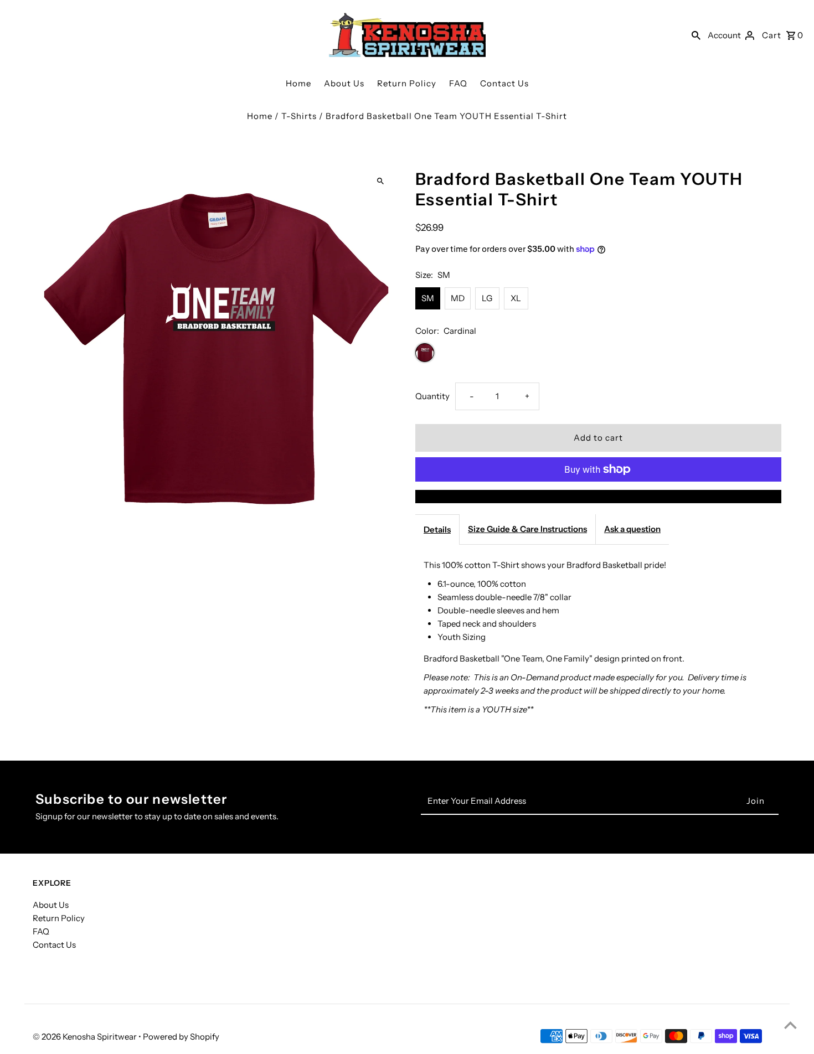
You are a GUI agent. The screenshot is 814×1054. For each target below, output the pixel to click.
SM (427, 298)
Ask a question (632, 529)
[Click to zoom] (380, 181)
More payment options (598, 496)
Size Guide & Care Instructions (527, 529)
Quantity (432, 396)
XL (516, 298)
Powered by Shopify (181, 1036)
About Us (344, 83)
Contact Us (504, 83)
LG (487, 298)
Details (437, 529)
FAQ (458, 83)
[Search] (696, 34)
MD (458, 298)
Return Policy (406, 83)
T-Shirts (299, 116)
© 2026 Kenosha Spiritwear (85, 1036)
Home (298, 83)
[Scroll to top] (790, 1024)
